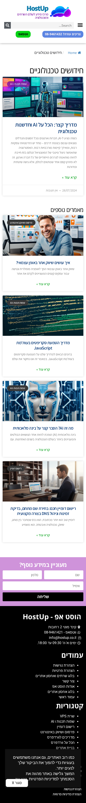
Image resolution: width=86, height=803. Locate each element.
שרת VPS (67, 716)
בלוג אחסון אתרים (61, 692)
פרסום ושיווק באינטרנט (57, 732)
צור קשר (68, 681)
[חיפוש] (7, 25)
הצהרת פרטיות (63, 671)
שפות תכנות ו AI (63, 721)
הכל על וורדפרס (63, 743)
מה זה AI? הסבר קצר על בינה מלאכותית (43, 428)
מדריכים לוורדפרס (61, 737)
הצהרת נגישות (64, 665)
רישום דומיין (66, 727)
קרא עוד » (69, 177)
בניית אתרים (65, 748)
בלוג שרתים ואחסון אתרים (55, 676)
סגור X (17, 783)
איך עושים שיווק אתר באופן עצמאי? (43, 262)
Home (72, 52)
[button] (80, 25)
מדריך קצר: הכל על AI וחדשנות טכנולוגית (46, 128)
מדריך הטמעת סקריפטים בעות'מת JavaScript (43, 345)
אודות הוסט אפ (63, 686)
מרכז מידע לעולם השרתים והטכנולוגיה (32, 16)
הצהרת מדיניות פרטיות (67, 794)
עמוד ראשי (67, 697)
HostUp (37, 8)
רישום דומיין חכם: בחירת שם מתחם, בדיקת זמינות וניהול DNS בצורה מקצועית (43, 510)
